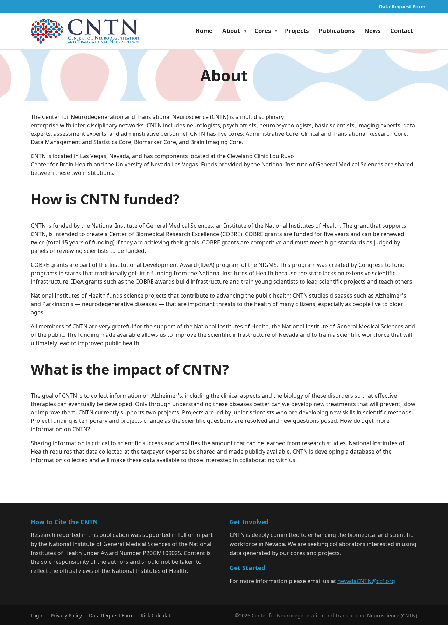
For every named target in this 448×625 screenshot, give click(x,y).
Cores (262, 31)
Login (37, 615)
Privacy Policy (66, 615)
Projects (297, 31)
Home (203, 31)
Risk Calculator (158, 615)
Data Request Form (402, 6)
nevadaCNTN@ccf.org (366, 581)
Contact (401, 31)
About (231, 31)
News (372, 31)
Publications (336, 31)
